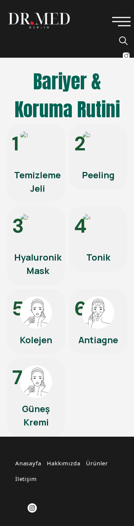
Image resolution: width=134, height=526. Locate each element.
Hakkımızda (63, 463)
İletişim (25, 478)
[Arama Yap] (120, 40)
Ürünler (97, 463)
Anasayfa (28, 463)
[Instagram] (32, 508)
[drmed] (39, 20)
